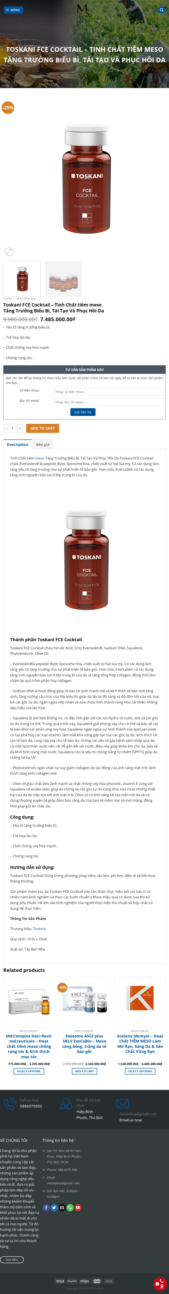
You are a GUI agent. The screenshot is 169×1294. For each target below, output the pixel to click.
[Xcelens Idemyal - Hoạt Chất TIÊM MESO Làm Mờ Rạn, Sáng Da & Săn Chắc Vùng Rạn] (140, 1001)
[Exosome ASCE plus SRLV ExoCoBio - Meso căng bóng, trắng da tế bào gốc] (84, 1001)
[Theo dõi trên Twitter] (54, 1207)
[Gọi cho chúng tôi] (70, 1207)
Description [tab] (17, 444)
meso (39, 458)
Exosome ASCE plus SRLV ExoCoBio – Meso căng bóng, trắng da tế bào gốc (84, 1044)
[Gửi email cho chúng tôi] (62, 1207)
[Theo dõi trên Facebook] (46, 1207)
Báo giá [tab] (43, 444)
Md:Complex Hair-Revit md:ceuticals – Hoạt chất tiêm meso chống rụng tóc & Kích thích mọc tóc (29, 1046)
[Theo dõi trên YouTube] (78, 1207)
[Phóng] (9, 251)
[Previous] (12, 176)
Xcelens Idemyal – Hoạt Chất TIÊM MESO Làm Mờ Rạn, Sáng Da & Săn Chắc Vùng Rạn (140, 1044)
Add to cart (43, 428)
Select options (29, 1071)
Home (7, 298)
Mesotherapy (26, 298)
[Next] (157, 176)
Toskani (39, 928)
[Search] (161, 10)
